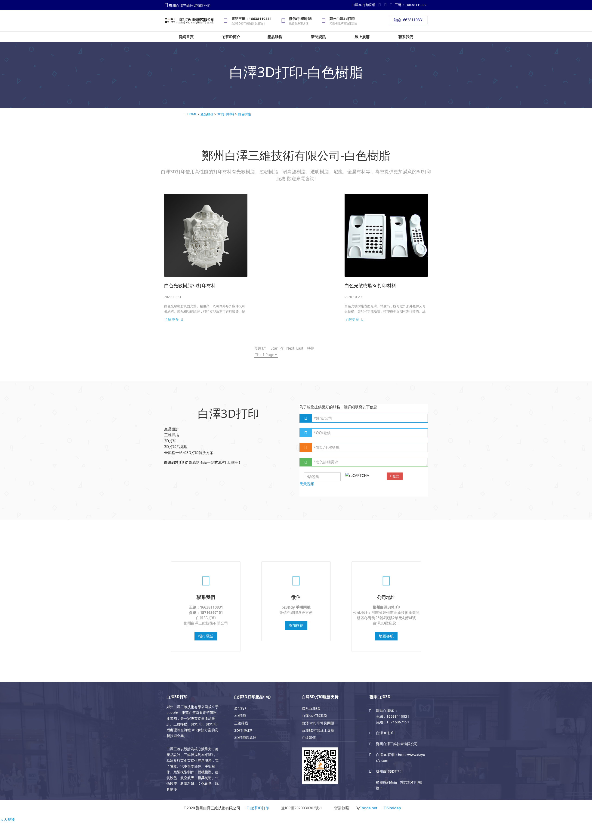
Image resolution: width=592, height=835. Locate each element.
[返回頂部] (586, 817)
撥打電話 (205, 636)
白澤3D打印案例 (314, 715)
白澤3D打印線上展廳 (318, 730)
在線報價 (309, 737)
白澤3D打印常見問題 (318, 723)
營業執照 (341, 808)
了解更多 (171, 319)
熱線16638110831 (409, 19)
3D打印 (240, 715)
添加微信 (296, 625)
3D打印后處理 (245, 737)
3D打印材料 (225, 114)
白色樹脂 (244, 114)
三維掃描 (241, 723)
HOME (192, 114)
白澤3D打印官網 (363, 5)
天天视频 (7, 819)
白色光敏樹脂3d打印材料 (190, 285)
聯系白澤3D (311, 708)
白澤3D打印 (259, 808)
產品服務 (206, 114)
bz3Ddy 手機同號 (296, 607)
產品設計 (241, 708)
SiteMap (394, 808)
